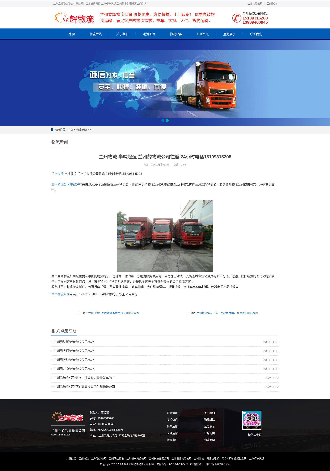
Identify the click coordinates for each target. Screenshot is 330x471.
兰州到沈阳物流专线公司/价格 (74, 342)
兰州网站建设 (116, 458)
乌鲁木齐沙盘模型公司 (234, 458)
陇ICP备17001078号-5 (217, 464)
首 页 (71, 34)
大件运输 (172, 433)
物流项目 (149, 34)
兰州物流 (272, 3)
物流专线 (96, 34)
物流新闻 (81, 129)
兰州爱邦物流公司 (181, 458)
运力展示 (229, 34)
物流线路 (209, 419)
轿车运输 (172, 426)
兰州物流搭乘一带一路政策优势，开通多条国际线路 (227, 313)
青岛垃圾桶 (213, 458)
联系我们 (256, 34)
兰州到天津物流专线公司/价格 (74, 360)
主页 (70, 129)
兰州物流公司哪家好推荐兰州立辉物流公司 (113, 313)
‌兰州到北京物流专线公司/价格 (74, 368)
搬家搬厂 (172, 439)
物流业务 (176, 34)
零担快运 (172, 419)
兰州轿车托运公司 (136, 458)
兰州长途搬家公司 (159, 458)
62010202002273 (178, 464)
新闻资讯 (203, 34)
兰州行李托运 (256, 458)
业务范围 (209, 433)
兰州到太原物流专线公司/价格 (74, 351)
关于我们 (122, 34)
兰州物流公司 (254, 3)
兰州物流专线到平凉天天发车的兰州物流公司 (84, 386)
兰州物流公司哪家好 (65, 184)
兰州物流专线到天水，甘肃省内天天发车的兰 (84, 377)
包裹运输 (172, 412)
